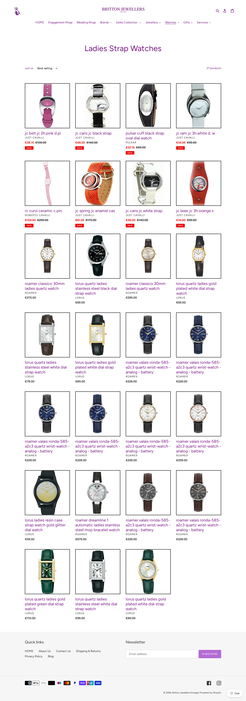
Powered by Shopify (210, 692)
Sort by (29, 68)
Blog (51, 656)
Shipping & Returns (88, 651)
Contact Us (63, 651)
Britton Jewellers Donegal (185, 692)
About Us (45, 651)
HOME (29, 651)
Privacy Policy (34, 656)
